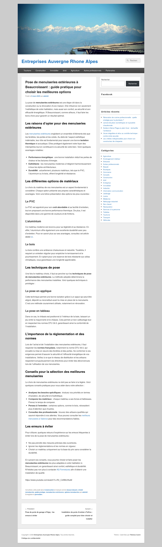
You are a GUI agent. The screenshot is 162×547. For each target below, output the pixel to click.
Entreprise (107, 183)
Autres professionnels (92, 70)
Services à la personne (111, 209)
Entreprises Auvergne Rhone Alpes (60, 61)
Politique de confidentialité (31, 538)
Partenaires (110, 70)
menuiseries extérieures (40, 133)
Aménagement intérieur (111, 159)
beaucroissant (72, 490)
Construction (41, 70)
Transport (106, 217)
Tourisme (27, 70)
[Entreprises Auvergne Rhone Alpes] (81, 53)
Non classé (107, 204)
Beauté (105, 167)
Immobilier (54, 70)
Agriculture (75, 70)
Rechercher (105, 79)
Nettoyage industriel (110, 201)
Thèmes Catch (135, 535)
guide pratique (40, 492)
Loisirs (105, 196)
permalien (38, 494)
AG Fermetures (63, 469)
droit (64, 70)
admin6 (46, 96)
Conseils (106, 175)
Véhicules (106, 220)
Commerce (107, 172)
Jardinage (106, 193)
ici (32, 236)
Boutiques (106, 169)
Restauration (107, 207)
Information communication (113, 191)
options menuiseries (72, 492)
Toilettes (106, 212)
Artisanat (106, 161)
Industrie (106, 188)
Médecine (106, 199)
